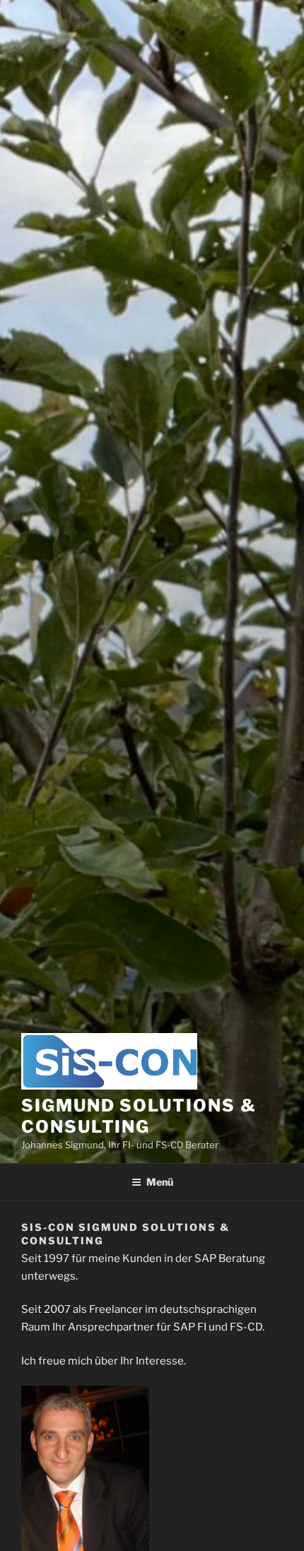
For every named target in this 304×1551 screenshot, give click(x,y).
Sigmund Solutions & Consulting (138, 1116)
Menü (159, 1182)
